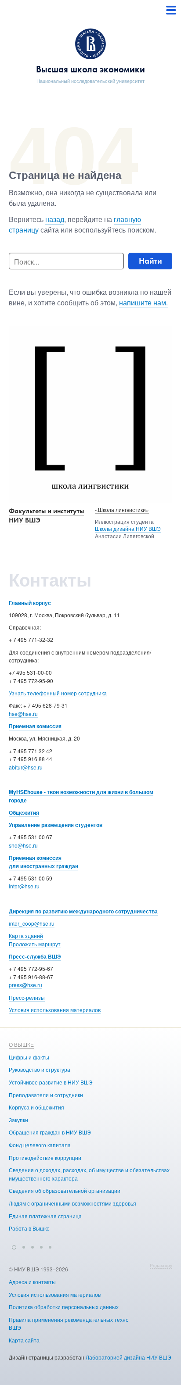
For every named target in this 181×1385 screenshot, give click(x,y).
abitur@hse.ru (26, 767)
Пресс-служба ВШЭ (35, 956)
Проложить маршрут (35, 944)
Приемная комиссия (35, 726)
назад (54, 219)
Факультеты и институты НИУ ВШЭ (46, 515)
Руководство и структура (39, 1069)
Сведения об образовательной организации (64, 1190)
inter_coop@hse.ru (31, 923)
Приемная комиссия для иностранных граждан (43, 862)
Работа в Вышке (29, 1228)
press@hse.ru (25, 984)
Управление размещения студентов (55, 825)
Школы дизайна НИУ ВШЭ (128, 528)
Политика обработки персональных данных (64, 1306)
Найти (150, 260)
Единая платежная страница (45, 1216)
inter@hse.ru (24, 886)
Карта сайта (24, 1340)
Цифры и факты (29, 1057)
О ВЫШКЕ (21, 1044)
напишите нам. (143, 302)
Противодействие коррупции (45, 1157)
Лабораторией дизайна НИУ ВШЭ (128, 1357)
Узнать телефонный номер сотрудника (58, 693)
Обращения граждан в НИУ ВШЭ (50, 1132)
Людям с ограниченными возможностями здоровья (72, 1203)
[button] (14, 1246)
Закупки (18, 1120)
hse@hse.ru (23, 713)
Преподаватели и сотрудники (46, 1095)
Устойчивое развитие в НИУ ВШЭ (51, 1082)
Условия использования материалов (55, 1009)
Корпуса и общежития (36, 1107)
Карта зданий (26, 935)
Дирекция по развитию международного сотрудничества (83, 911)
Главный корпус (30, 603)
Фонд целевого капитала (40, 1145)
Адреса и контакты (32, 1281)
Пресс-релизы (27, 997)
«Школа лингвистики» (122, 509)
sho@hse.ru (23, 845)
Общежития (24, 812)
